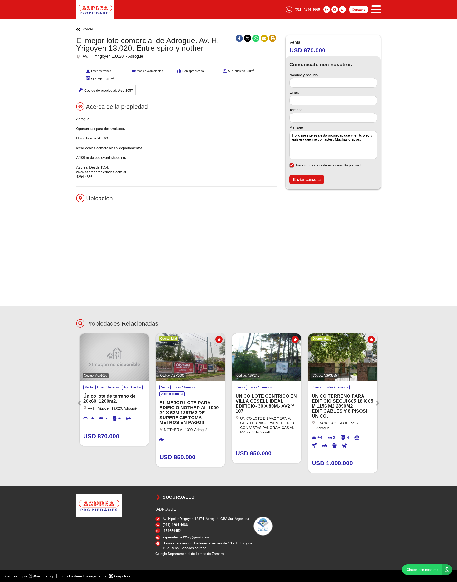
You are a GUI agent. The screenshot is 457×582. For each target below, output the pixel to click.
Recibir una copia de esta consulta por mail (328, 165)
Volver (87, 29)
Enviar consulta (307, 179)
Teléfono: (296, 110)
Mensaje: (296, 127)
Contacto (358, 9)
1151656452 (171, 530)
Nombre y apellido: (303, 75)
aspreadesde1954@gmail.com (186, 537)
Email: (294, 92)
